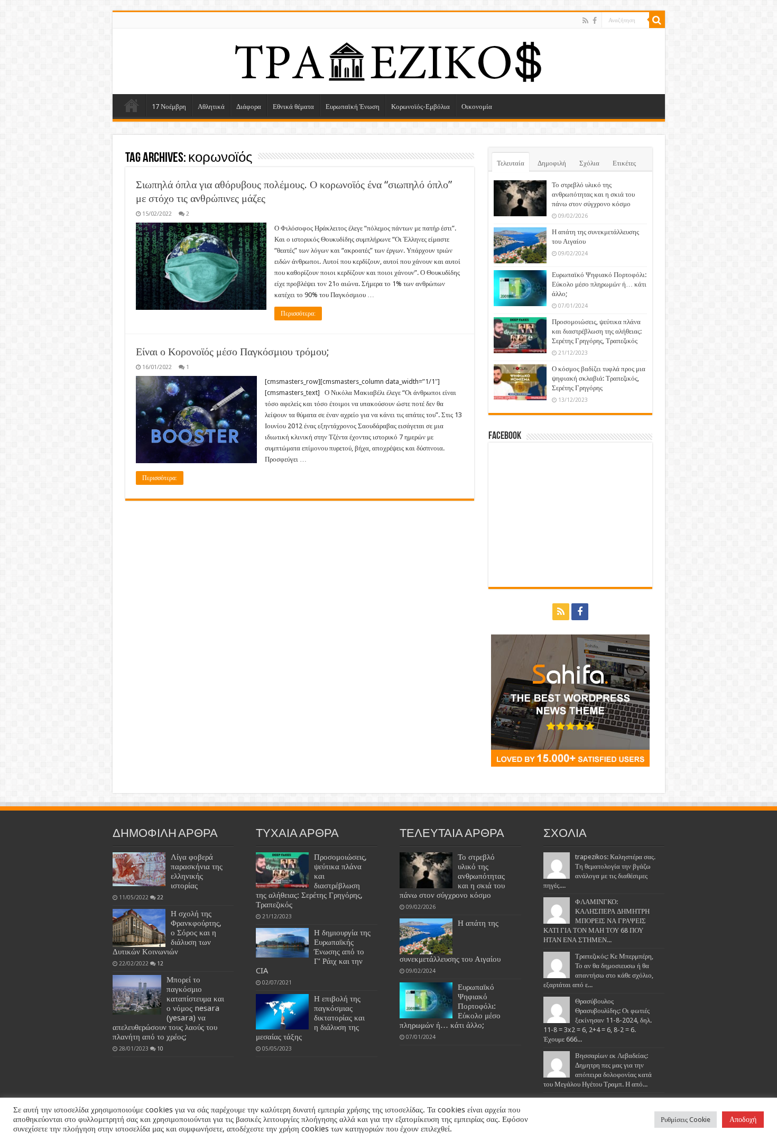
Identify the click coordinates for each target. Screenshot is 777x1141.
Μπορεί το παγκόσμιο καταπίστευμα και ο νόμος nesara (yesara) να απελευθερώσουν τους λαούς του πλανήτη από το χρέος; (169, 1008)
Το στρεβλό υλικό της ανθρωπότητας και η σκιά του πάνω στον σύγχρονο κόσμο (593, 194)
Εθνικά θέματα (293, 107)
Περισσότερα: (298, 313)
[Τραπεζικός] (388, 59)
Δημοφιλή (552, 163)
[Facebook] (594, 20)
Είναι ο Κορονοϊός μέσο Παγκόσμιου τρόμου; (232, 351)
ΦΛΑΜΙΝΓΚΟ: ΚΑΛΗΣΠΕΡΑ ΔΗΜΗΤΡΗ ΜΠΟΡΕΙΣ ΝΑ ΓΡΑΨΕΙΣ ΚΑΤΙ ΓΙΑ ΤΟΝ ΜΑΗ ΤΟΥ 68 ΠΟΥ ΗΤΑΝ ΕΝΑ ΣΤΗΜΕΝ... (596, 921)
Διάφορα (248, 107)
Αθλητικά (211, 107)
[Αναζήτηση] (657, 20)
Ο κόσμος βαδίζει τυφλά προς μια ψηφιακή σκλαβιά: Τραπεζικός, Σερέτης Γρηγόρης (598, 378)
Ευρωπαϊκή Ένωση (353, 107)
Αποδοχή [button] (742, 1119)
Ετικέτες (624, 163)
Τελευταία (510, 163)
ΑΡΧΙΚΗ (131, 105)
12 (160, 963)
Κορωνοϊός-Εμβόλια (420, 107)
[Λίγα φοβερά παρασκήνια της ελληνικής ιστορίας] (139, 869)
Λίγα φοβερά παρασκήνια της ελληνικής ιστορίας (197, 871)
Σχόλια (589, 163)
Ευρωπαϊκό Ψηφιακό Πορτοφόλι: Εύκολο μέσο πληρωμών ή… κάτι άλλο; (599, 284)
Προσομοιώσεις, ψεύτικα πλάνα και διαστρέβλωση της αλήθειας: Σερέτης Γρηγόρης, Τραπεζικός (597, 331)
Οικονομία (476, 107)
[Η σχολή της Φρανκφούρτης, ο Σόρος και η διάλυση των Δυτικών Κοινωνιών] (139, 928)
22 (160, 897)
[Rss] (585, 20)
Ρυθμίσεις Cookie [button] (685, 1120)
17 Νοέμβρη (169, 107)
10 (160, 1048)
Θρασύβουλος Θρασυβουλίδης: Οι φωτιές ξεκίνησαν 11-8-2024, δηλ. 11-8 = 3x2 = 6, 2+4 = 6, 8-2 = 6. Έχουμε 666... (597, 1020)
